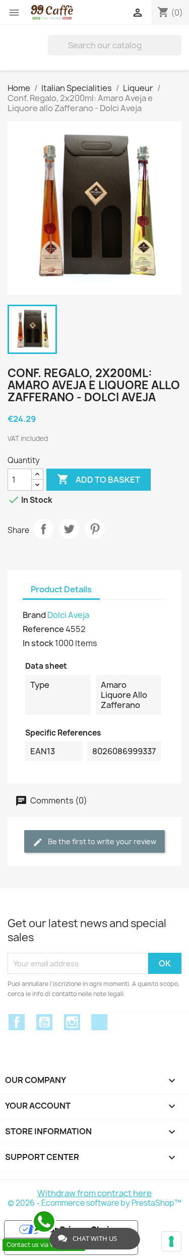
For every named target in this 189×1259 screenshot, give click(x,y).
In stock (38, 643)
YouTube (44, 1022)
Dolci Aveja (68, 614)
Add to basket (98, 479)
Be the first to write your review (101, 841)
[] (177, 45)
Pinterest (95, 529)
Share (43, 529)
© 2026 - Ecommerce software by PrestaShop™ (94, 1203)
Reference (43, 629)
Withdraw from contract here (94, 1193)
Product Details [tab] (61, 589)
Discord (99, 1022)
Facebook (17, 1022)
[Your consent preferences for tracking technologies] (171, 1241)
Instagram (72, 1022)
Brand (34, 615)
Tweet (69, 529)
